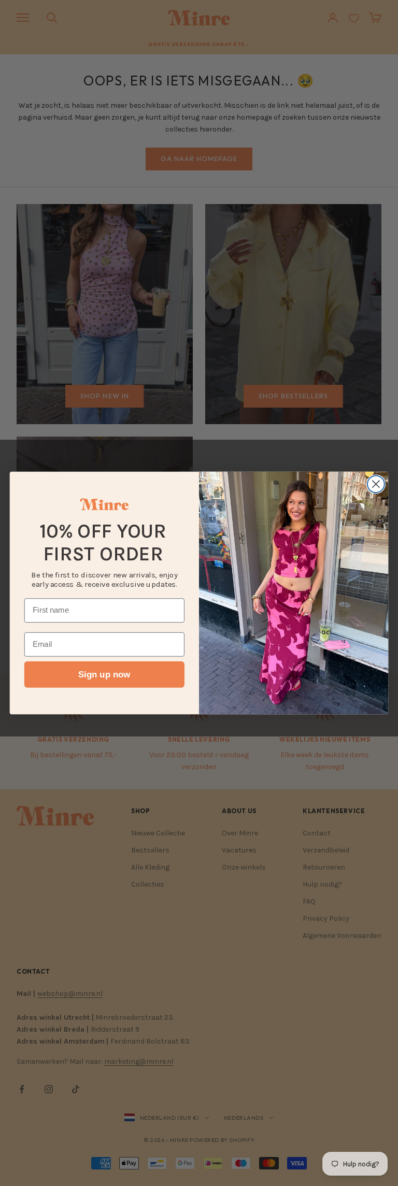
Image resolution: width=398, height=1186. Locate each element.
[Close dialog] (376, 484)
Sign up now (104, 674)
